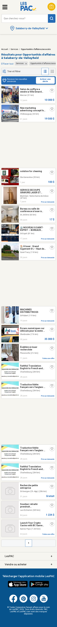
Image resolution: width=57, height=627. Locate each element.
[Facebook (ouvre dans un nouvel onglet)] (13, 602)
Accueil (4, 49)
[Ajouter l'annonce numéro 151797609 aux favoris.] (51, 90)
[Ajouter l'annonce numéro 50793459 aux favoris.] (51, 329)
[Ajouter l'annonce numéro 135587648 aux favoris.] (51, 486)
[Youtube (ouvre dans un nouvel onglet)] (44, 602)
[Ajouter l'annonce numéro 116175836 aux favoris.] (51, 210)
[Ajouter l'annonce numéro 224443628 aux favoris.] (51, 247)
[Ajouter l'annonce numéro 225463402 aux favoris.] (51, 229)
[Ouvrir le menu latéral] (5, 7)
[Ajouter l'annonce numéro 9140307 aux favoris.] (51, 468)
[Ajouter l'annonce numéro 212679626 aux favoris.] (51, 311)
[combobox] (25, 18)
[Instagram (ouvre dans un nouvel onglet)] (33, 602)
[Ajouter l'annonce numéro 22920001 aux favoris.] (51, 367)
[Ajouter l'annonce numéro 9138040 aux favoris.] (51, 449)
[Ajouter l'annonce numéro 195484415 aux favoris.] (51, 191)
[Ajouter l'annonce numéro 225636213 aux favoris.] (51, 348)
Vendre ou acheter (28, 564)
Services (14, 49)
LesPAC (28, 556)
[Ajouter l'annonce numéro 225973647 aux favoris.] (51, 172)
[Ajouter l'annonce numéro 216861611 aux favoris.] (51, 505)
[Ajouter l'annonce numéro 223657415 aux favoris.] (51, 524)
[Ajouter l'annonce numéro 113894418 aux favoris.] (51, 109)
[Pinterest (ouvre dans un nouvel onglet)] (23, 602)
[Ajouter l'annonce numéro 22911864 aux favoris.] (51, 386)
